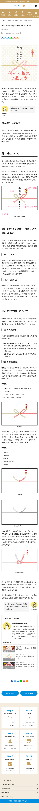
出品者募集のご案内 (8, 784)
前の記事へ (10, 693)
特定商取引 (5, 793)
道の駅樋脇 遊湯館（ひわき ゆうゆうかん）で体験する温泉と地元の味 (26, 665)
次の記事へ (29, 693)
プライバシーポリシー (8, 797)
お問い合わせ (6, 788)
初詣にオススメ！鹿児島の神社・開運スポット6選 (26, 649)
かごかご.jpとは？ (7, 780)
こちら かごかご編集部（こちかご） (11, 33)
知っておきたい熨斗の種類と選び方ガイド (25, 657)
